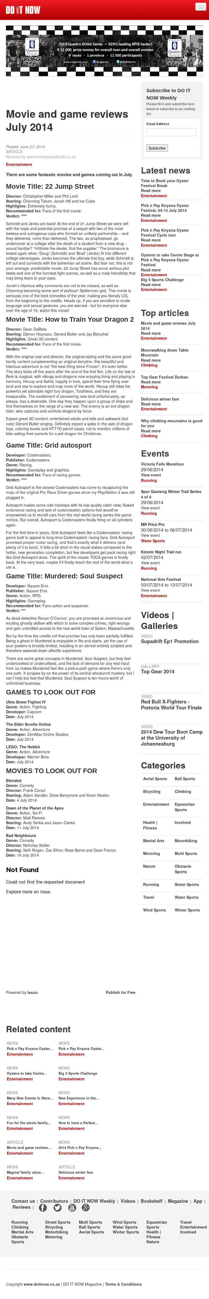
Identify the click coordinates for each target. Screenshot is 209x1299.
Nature (149, 866)
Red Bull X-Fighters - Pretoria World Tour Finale (171, 704)
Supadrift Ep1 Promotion (170, 641)
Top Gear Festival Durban (164, 377)
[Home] (23, 10)
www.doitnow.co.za (42, 1284)
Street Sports (187, 884)
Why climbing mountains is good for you (171, 423)
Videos (128, 1201)
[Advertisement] (105, 94)
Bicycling (152, 791)
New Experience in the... (79, 1098)
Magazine (178, 1201)
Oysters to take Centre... (27, 1073)
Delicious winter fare (76, 1172)
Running (149, 480)
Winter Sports (187, 910)
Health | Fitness (150, 825)
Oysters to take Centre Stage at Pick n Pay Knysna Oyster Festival (170, 259)
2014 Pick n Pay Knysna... (80, 1147)
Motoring (149, 386)
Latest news (165, 170)
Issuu (32, 992)
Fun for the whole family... (29, 1122)
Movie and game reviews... (29, 1147)
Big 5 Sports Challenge (78, 1073)
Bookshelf (151, 1201)
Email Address (157, 124)
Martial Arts (153, 840)
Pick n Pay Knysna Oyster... (30, 1048)
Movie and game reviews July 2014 (168, 325)
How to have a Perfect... (78, 1122)
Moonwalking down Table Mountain (165, 352)
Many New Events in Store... (30, 1098)
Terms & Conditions (123, 1284)
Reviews (21, 1207)
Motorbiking (186, 840)
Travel (148, 897)
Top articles (165, 312)
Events (155, 453)
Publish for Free (121, 992)
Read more (151, 190)
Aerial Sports (155, 778)
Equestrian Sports (185, 806)
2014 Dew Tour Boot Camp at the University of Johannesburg (172, 737)
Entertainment (19, 164)
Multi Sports (186, 853)
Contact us (23, 1201)
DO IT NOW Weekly (94, 1201)
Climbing (149, 365)
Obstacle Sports (183, 868)
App (197, 1201)
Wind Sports (154, 910)
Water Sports (153, 540)
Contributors (54, 1201)
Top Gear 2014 (157, 671)
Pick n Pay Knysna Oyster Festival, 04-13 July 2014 (165, 208)
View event (151, 475)
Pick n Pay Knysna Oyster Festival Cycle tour (165, 232)
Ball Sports (185, 778)
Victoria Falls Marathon (162, 464)
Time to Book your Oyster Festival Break (165, 183)
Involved (183, 822)
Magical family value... (25, 1172)
